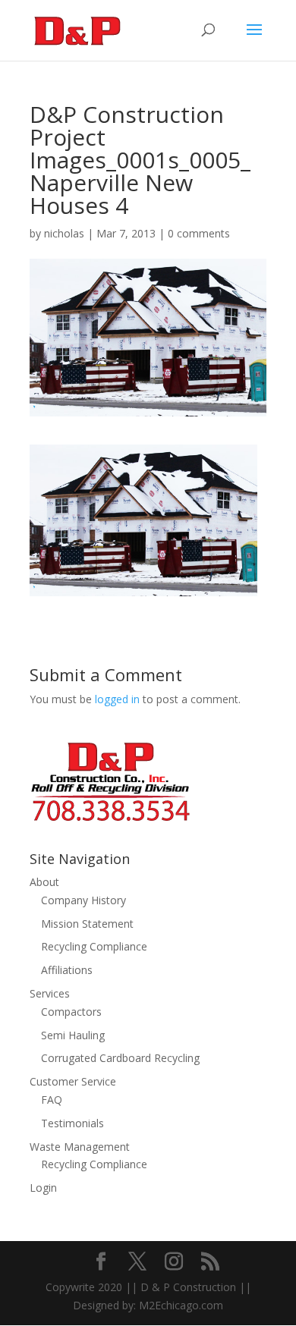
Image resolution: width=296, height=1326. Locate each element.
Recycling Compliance (94, 946)
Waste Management (80, 1146)
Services (50, 993)
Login (43, 1187)
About (44, 882)
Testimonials (72, 1123)
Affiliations (67, 970)
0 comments (199, 233)
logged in (117, 699)
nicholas (64, 233)
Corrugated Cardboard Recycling (120, 1058)
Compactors (71, 1011)
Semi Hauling (73, 1035)
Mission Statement (87, 923)
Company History (83, 900)
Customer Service (73, 1081)
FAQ (51, 1099)
